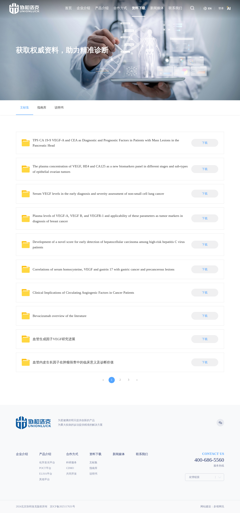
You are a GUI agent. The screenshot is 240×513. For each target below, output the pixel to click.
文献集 (24, 107)
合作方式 (72, 454)
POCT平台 (45, 468)
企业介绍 (22, 454)
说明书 (59, 107)
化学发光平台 (47, 462)
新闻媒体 (119, 454)
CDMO (70, 468)
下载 (205, 142)
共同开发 (71, 473)
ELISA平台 (45, 473)
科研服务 (71, 462)
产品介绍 (45, 454)
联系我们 (142, 454)
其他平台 (44, 479)
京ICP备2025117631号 (62, 506)
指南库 (41, 107)
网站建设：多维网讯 (212, 506)
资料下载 (95, 454)
